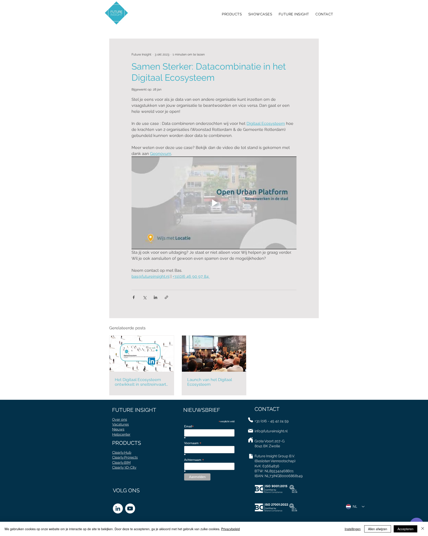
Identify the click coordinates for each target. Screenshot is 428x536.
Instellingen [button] (353, 529)
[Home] (250, 440)
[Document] (251, 456)
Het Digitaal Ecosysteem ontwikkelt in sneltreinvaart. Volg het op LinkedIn (141, 382)
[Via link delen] (166, 297)
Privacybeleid (230, 529)
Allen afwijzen (377, 529)
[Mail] (250, 431)
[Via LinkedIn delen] (155, 297)
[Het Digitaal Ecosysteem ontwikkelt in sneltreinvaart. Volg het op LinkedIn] (141, 354)
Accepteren (405, 529)
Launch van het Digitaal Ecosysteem (209, 382)
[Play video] (214, 203)
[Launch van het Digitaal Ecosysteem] (214, 354)
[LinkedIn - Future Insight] (118, 508)
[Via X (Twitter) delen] (144, 297)
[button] (324, 14)
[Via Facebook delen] (134, 297)
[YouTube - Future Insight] (130, 508)
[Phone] (250, 420)
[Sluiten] (422, 528)
